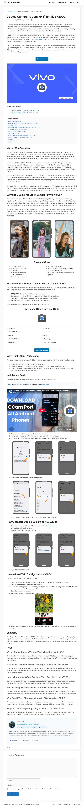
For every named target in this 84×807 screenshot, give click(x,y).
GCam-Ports (13, 2)
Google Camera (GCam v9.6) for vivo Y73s (25, 110)
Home (9, 11)
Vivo (14, 11)
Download (52, 2)
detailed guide (45, 384)
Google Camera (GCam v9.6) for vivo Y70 (24, 113)
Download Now (42, 59)
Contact (35, 740)
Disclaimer (67, 804)
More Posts (25, 740)
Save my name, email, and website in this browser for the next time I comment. (35, 789)
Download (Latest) (42, 350)
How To (71, 2)
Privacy (74, 804)
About (53, 804)
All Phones (61, 2)
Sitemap (36, 804)
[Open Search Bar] (78, 2)
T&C (79, 804)
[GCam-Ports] (5, 2)
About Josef (14, 740)
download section (48, 526)
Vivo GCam (39, 39)
